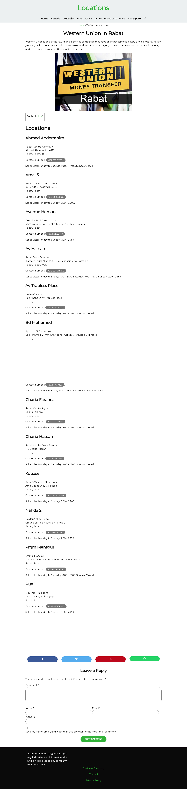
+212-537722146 (54, 458)
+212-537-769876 (56, 271)
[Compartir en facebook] (42, 659)
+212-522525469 (55, 234)
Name (29, 708)
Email (96, 708)
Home (44, 18)
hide (40, 116)
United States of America (110, 18)
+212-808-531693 (56, 197)
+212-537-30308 (54, 385)
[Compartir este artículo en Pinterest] (110, 659)
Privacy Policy (94, 780)
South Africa (84, 18)
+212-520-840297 (56, 606)
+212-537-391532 (56, 160)
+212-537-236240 (56, 569)
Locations (93, 8)
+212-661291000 (55, 532)
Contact (93, 774)
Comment (32, 685)
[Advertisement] (93, 362)
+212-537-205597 (55, 307)
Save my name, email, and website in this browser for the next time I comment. (71, 731)
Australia (68, 18)
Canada (55, 18)
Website (30, 717)
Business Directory (93, 768)
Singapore (134, 18)
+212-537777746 (55, 422)
